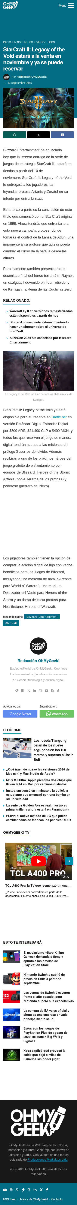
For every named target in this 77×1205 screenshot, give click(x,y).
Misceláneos (23, 42)
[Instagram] (40, 690)
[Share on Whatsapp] (14, 134)
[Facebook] (22, 690)
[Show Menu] (71, 5)
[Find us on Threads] (29, 1189)
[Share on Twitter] (38, 134)
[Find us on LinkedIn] (35, 1189)
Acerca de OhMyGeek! (33, 1199)
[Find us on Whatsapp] (17, 1189)
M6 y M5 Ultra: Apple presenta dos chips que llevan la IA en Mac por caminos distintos (39, 782)
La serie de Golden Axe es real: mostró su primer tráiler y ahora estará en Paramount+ (37, 807)
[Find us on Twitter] (41, 1189)
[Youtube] (46, 690)
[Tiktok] (58, 690)
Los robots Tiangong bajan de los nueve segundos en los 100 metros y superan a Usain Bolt (53, 750)
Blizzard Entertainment (42, 616)
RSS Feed (9, 1199)
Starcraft (11, 623)
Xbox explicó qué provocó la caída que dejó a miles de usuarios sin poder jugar (44, 1054)
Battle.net (59, 417)
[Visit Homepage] (10, 5)
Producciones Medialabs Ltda (48, 1159)
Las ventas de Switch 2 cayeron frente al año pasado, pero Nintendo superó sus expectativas (49, 996)
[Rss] (52, 690)
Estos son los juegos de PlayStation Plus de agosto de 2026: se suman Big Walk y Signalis (46, 1034)
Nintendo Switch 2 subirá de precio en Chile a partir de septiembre (44, 978)
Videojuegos (45, 42)
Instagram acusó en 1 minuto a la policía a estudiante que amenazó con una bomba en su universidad (38, 794)
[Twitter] (28, 690)
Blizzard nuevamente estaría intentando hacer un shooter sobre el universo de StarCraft (39, 326)
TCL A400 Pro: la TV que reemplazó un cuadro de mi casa (38, 885)
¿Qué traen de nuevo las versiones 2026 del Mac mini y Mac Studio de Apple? (38, 771)
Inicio (7, 42)
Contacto (56, 1199)
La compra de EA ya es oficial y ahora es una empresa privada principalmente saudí (46, 1014)
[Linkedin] (34, 690)
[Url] (16, 690)
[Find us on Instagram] (11, 1189)
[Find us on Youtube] (5, 1189)
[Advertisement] (38, 25)
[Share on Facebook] (62, 134)
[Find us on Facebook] (47, 1189)
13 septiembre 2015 (19, 83)
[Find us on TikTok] (23, 1189)
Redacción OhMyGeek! (32, 77)
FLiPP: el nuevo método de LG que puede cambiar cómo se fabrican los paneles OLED (38, 818)
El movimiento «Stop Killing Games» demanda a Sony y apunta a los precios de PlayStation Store (44, 958)
